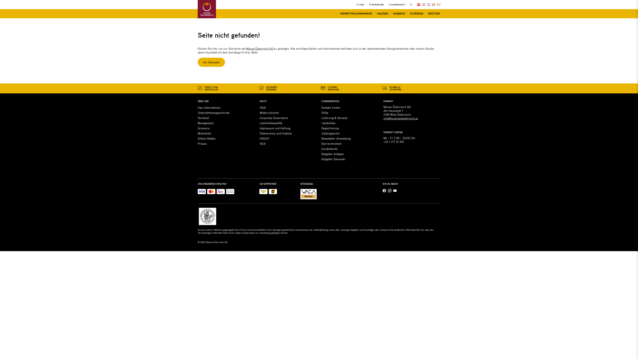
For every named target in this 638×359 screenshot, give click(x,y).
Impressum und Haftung (275, 128)
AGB (263, 107)
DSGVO (264, 138)
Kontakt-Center (330, 107)
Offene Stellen (206, 138)
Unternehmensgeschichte (214, 113)
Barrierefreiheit (331, 143)
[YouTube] (395, 191)
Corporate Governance (274, 118)
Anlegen (382, 13)
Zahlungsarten (330, 133)
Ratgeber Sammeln (333, 159)
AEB (263, 143)
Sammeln (399, 13)
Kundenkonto (329, 149)
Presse (202, 143)
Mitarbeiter (205, 133)
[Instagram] (389, 191)
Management (205, 123)
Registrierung (330, 128)
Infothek (434, 13)
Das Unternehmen (209, 107)
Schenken (416, 13)
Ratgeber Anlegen (332, 154)
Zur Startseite (211, 62)
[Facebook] (384, 191)
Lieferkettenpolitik (271, 123)
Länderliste (328, 123)
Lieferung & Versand (334, 118)
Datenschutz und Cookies (276, 133)
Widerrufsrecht (269, 113)
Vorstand (203, 118)
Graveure (204, 128)
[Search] (411, 4)
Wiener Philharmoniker (356, 13)
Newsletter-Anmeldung (336, 138)
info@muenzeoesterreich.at (400, 118)
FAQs (324, 113)
